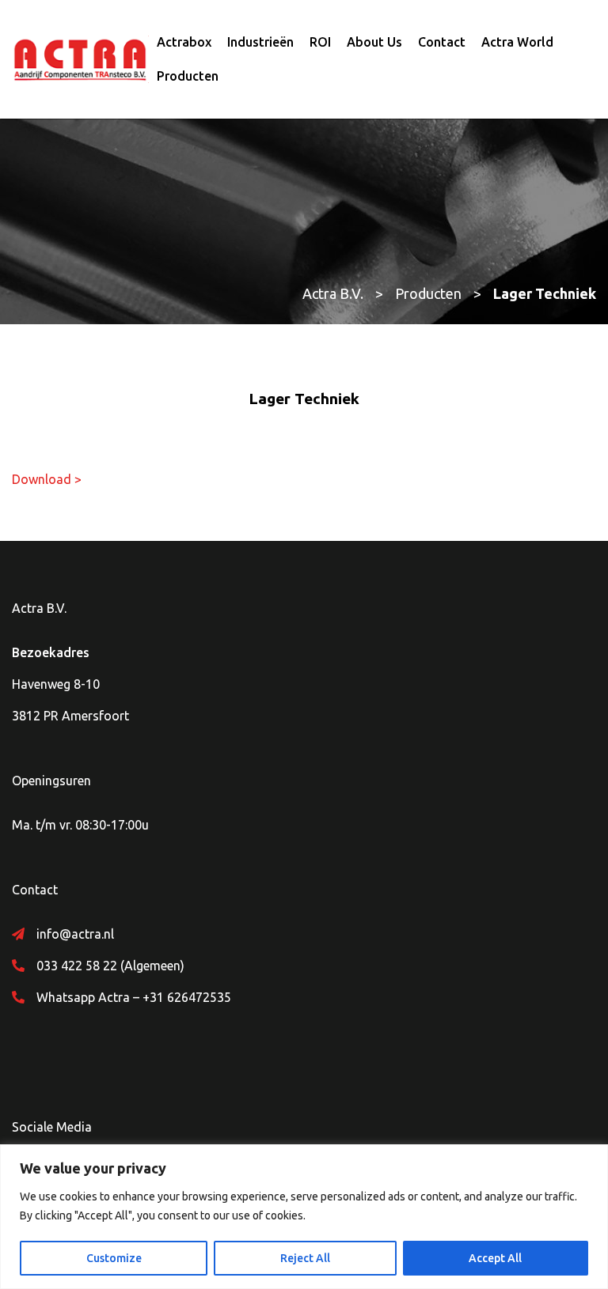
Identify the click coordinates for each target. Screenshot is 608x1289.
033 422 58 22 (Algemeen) (110, 965)
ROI (320, 42)
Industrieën (260, 42)
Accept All (495, 1258)
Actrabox (184, 42)
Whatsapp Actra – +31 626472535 (133, 997)
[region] (304, 1216)
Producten (187, 76)
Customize (114, 1258)
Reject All (305, 1258)
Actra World (517, 42)
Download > (47, 479)
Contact (442, 42)
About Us (374, 42)
